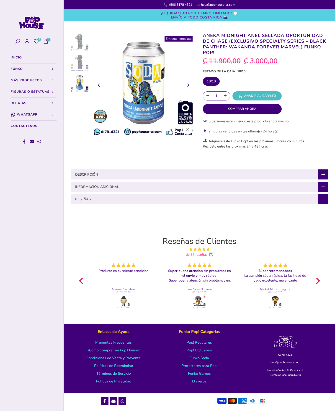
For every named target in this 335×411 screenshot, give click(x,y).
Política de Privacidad (113, 381)
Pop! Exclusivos (199, 350)
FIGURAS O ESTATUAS (30, 92)
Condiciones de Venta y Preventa (113, 358)
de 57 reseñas (196, 254)
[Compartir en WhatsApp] (39, 141)
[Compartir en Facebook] (24, 141)
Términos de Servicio (113, 373)
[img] (199, 249)
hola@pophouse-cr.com (218, 5)
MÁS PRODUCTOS (26, 80)
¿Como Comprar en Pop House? (113, 350)
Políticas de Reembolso (113, 365)
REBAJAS (18, 103)
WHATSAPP (27, 114)
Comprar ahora (242, 109)
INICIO (16, 57)
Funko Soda (199, 358)
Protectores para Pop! (199, 365)
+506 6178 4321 (180, 5)
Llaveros (199, 381)
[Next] (188, 85)
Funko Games (199, 373)
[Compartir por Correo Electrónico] (32, 141)
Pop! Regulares (199, 342)
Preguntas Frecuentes (113, 342)
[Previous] (99, 85)
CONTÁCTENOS (24, 126)
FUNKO (17, 69)
